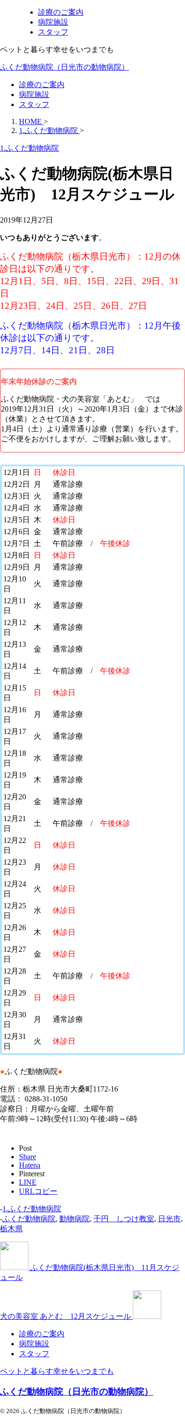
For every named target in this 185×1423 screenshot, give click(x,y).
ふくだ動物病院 (29, 1219)
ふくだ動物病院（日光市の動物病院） (64, 67)
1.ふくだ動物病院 (31, 1209)
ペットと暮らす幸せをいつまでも (57, 1371)
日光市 (169, 1219)
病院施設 (34, 94)
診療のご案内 (42, 85)
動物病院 (74, 1219)
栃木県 (11, 1229)
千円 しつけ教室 (123, 1219)
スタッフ (34, 104)
